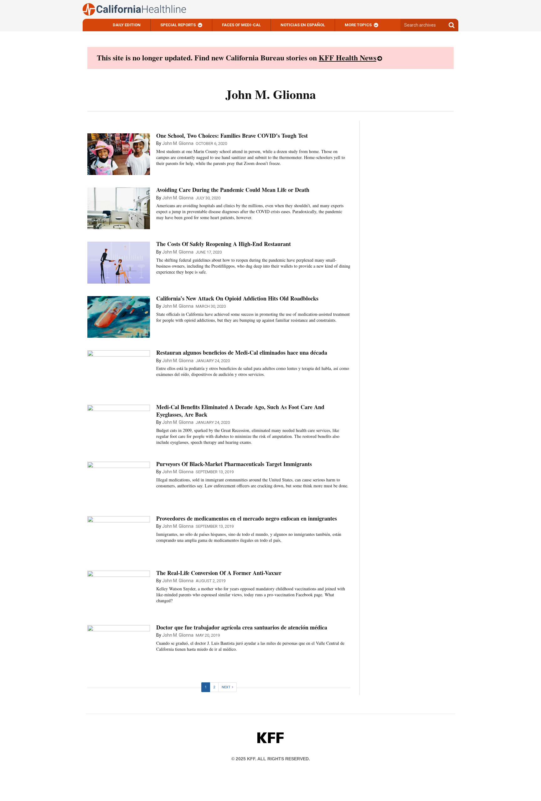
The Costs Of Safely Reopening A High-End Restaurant (223, 244)
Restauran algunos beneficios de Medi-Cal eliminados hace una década (241, 352)
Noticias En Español (303, 25)
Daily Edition (127, 25)
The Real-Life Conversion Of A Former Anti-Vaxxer (218, 573)
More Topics (358, 25)
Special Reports (178, 25)
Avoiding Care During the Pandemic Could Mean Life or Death (232, 190)
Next (226, 687)
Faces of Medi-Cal (241, 25)
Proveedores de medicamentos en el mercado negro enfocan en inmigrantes (246, 518)
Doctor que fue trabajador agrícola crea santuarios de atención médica (241, 627)
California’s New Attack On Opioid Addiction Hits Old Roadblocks (237, 298)
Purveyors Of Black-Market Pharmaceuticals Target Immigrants (234, 464)
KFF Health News (347, 57)
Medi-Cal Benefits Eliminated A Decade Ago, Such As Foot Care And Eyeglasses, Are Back (240, 410)
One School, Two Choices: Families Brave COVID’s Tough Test (232, 135)
